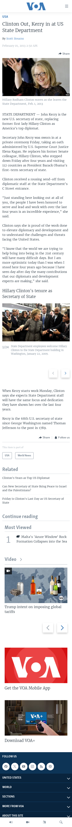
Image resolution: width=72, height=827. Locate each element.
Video (10, 559)
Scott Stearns (15, 38)
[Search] (61, 822)
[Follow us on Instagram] (32, 766)
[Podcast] (50, 766)
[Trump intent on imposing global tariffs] (36, 585)
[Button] (64, 53)
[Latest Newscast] (11, 822)
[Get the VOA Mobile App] (36, 665)
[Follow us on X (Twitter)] (14, 766)
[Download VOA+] (36, 718)
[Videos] (27, 822)
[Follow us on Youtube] (23, 766)
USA (5, 17)
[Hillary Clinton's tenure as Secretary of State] (36, 322)
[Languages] (44, 822)
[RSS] (41, 766)
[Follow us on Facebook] (6, 766)
